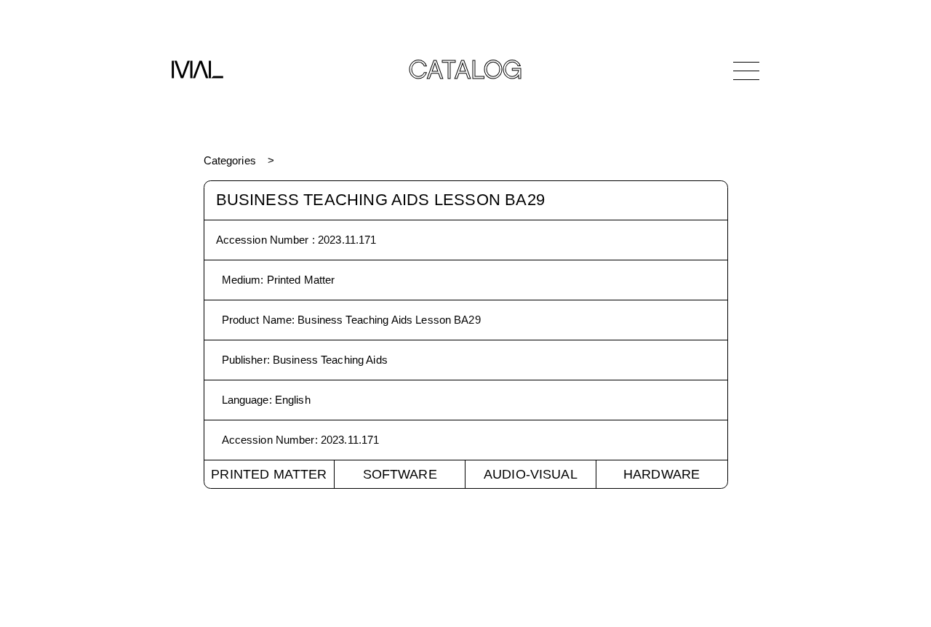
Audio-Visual (531, 474)
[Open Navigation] (746, 70)
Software (400, 474)
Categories (230, 160)
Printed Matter (269, 474)
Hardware (661, 474)
